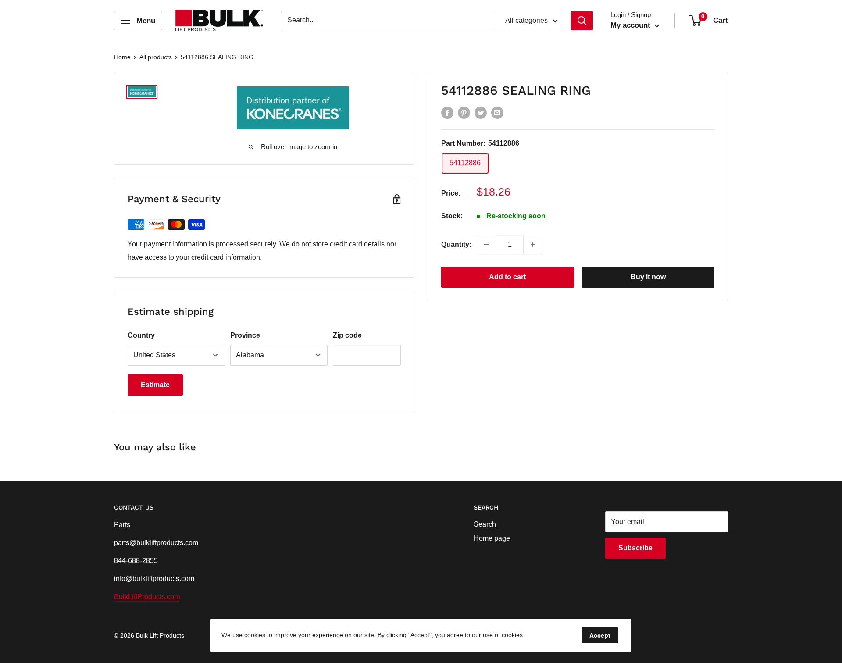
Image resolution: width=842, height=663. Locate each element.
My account (631, 25)
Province (245, 335)
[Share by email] (497, 112)
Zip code (347, 335)
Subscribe (635, 548)
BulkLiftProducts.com (147, 596)
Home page (492, 538)
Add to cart (507, 277)
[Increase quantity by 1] (533, 244)
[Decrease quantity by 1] (486, 244)
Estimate (155, 385)
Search (485, 524)
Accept (599, 635)
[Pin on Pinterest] (464, 112)
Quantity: (456, 244)
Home (122, 57)
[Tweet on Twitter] (481, 112)
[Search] (582, 20)
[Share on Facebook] (447, 112)
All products (155, 57)
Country (141, 335)
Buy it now (648, 277)
